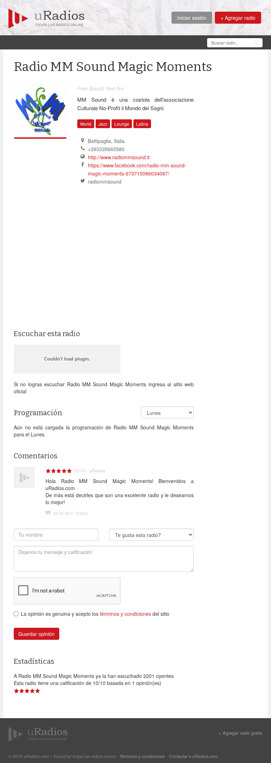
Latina (142, 124)
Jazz (102, 124)
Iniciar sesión (191, 17)
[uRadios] (46, 17)
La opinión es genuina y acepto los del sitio (95, 613)
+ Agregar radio (238, 17)
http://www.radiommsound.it (119, 157)
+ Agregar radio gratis (240, 733)
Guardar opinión (36, 633)
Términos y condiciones (142, 756)
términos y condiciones (125, 613)
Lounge (121, 124)
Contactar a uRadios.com (193, 756)
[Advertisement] (136, 41)
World (85, 124)
